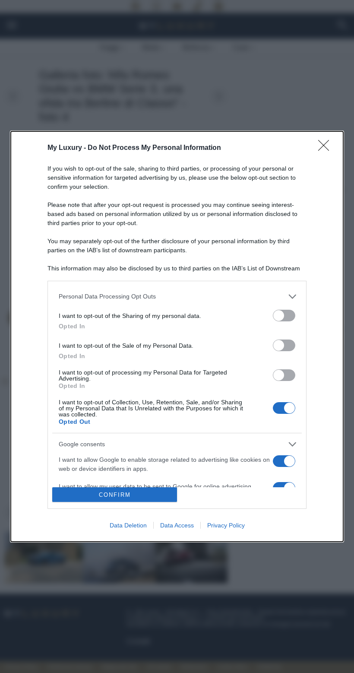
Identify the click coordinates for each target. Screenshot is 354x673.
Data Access (177, 525)
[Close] (326, 148)
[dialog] (177, 336)
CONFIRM (115, 495)
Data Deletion (128, 525)
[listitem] (177, 296)
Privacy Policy (226, 525)
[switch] (284, 315)
